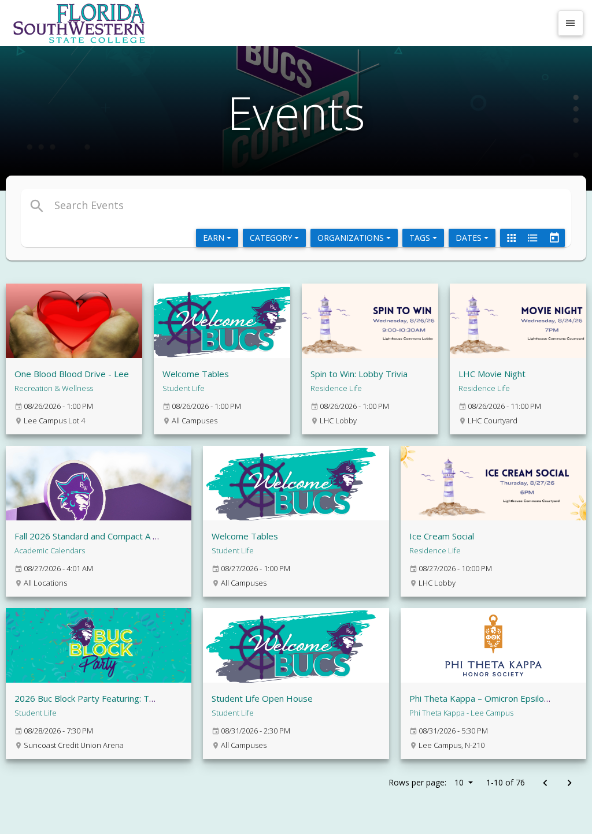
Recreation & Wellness (53, 388)
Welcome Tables (195, 373)
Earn (215, 237)
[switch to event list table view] (532, 238)
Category (272, 237)
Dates (470, 237)
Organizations (351, 237)
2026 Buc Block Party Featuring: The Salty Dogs (109, 698)
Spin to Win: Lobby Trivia (359, 373)
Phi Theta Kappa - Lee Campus (461, 713)
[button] (205, 205)
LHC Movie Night (492, 373)
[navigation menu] (570, 23)
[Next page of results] (569, 783)
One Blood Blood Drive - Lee (71, 373)
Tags (420, 237)
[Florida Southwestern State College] (280, 23)
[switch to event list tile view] (511, 238)
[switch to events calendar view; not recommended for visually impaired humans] (554, 238)
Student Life (183, 388)
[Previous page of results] (545, 783)
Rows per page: (426, 782)
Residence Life (336, 388)
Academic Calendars (49, 550)
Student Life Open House (262, 698)
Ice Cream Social (441, 536)
